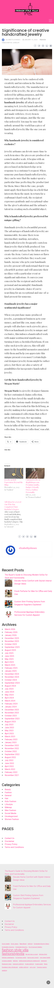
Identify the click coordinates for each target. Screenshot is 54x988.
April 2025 (9, 662)
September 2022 (12, 754)
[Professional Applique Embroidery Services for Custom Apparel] (8, 614)
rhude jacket (39, 964)
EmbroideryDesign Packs (41, 944)
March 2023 (10, 736)
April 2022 (9, 766)
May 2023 (9, 730)
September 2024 (12, 683)
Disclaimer (9, 841)
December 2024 (12, 674)
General (8, 795)
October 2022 (11, 751)
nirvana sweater (7, 961)
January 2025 (11, 671)
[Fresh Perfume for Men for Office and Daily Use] (8, 593)
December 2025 (12, 638)
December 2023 (12, 710)
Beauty (8, 789)
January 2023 (11, 742)
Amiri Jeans (14, 944)
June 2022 (9, 763)
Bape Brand (23, 944)
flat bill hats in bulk (31, 954)
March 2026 (10, 629)
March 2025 (10, 665)
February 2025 (11, 668)
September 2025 (12, 647)
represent (44, 961)
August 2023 (10, 721)
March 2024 (10, 701)
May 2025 (9, 659)
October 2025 (11, 644)
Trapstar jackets (42, 967)
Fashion (43, 40)
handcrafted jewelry (10, 43)
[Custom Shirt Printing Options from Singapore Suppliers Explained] (8, 604)
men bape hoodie (45, 957)
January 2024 (11, 707)
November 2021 (12, 775)
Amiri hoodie (6, 944)
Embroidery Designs (8, 947)
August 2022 (10, 757)
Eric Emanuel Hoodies (35, 947)
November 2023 (12, 712)
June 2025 (9, 656)
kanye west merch (33, 957)
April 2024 (9, 698)
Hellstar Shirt (43, 954)
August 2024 (10, 686)
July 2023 (9, 724)
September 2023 (12, 718)
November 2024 (12, 677)
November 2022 (12, 748)
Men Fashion (10, 810)
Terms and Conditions (14, 847)
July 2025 (9, 653)
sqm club (33, 967)
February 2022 (11, 772)
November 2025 (12, 641)
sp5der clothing (24, 967)
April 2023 (9, 733)
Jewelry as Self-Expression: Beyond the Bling (13, 482)
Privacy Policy (11, 844)
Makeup (8, 807)
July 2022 (9, 760)
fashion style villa (15, 950)
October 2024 (11, 680)
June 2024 (9, 692)
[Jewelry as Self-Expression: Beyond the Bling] (13, 473)
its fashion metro (20, 957)
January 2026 (11, 635)
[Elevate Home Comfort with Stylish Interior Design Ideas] (8, 583)
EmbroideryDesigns (21, 947)
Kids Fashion (10, 801)
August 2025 (10, 650)
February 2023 (11, 739)
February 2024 (11, 704)
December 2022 (12, 745)
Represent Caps (7, 964)
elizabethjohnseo (13, 40)
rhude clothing (29, 964)
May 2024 (9, 695)
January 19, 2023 (30, 40)
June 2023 (9, 727)
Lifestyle (9, 804)
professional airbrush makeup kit (29, 961)
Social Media (10, 813)
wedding (4, 970)
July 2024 (9, 689)
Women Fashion (12, 819)
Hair (6, 798)
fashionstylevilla (13, 953)
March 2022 (10, 769)
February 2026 (11, 632)
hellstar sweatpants (8, 957)
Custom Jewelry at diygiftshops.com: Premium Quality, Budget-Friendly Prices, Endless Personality (33, 486)
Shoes (45, 964)
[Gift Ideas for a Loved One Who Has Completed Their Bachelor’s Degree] (15, 514)
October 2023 (11, 715)
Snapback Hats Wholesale (10, 967)
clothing (30, 944)
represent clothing (18, 964)
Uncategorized (11, 816)
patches (15, 961)
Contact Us (9, 838)
